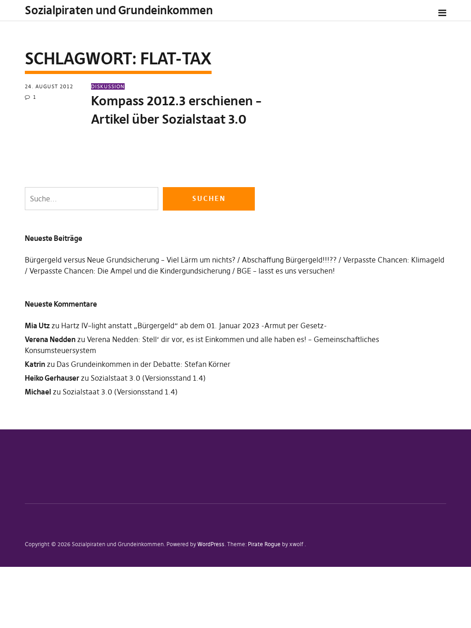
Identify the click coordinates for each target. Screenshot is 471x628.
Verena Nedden (50, 339)
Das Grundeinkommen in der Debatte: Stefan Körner (143, 364)
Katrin (35, 364)
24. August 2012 (49, 86)
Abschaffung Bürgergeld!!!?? (289, 259)
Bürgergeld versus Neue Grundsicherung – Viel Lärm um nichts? (130, 259)
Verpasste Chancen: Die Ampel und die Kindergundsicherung (129, 270)
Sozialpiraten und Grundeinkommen (119, 10)
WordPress (210, 544)
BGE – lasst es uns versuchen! (286, 270)
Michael (38, 391)
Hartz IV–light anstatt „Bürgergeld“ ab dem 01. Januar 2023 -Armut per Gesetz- (194, 325)
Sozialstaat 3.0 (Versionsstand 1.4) (148, 378)
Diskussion (108, 86)
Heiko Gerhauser (52, 378)
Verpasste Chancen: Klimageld (393, 259)
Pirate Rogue (264, 544)
